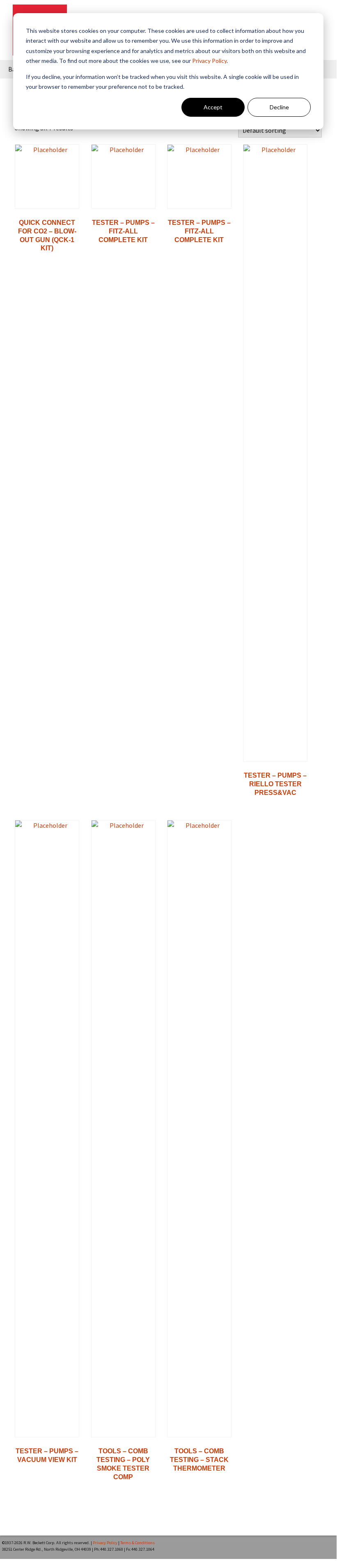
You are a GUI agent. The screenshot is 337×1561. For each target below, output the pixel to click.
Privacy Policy (209, 60)
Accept (213, 107)
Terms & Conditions (137, 1542)
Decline (279, 107)
